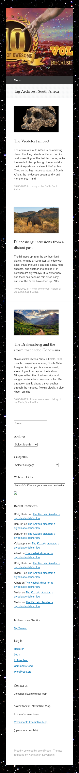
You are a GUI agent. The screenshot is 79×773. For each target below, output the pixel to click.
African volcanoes (39, 288)
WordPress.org (22, 671)
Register (19, 649)
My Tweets (20, 628)
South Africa (31, 291)
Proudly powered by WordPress (32, 750)
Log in (17, 654)
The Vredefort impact (31, 141)
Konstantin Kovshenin (41, 754)
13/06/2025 (20, 186)
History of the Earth (40, 186)
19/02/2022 (20, 288)
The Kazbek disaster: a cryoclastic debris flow (37, 516)
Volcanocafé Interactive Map (30, 722)
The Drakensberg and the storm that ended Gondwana (37, 347)
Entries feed (21, 660)
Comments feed (23, 666)
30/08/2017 (20, 399)
